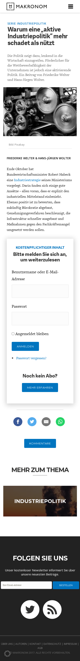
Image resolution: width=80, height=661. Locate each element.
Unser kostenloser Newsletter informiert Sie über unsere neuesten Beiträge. (40, 572)
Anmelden (25, 346)
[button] (7, 653)
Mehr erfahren (40, 387)
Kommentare (40, 443)
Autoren (21, 644)
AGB (40, 648)
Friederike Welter (20, 158)
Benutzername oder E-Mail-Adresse (35, 275)
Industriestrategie (27, 179)
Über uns (7, 644)
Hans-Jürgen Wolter (54, 158)
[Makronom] (25, 8)
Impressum (70, 644)
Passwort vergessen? (31, 358)
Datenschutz (52, 644)
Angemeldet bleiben (32, 334)
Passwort (19, 306)
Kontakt (35, 644)
